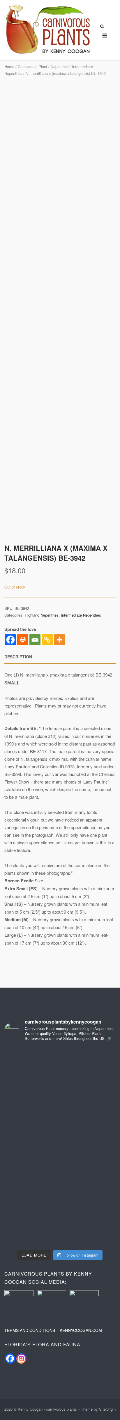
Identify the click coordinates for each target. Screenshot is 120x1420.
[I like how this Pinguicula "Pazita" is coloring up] (88, 1230)
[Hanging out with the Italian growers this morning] (31, 1096)
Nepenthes (59, 66)
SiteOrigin (107, 1409)
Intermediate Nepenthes (81, 615)
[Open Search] (102, 27)
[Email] (34, 639)
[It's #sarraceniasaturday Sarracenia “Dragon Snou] (88, 1163)
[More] (59, 639)
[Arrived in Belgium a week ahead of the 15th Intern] (88, 1130)
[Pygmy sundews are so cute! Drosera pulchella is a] (31, 1196)
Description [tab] (18, 657)
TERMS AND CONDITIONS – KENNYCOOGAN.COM (53, 1330)
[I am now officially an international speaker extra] (31, 1063)
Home (9, 66)
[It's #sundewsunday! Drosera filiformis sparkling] (31, 1163)
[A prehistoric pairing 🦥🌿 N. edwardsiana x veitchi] (88, 1196)
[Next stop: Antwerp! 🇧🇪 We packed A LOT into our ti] (31, 1130)
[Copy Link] (47, 639)
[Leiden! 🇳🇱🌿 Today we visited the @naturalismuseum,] (88, 1096)
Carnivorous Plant (32, 66)
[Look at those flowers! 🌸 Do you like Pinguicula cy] (31, 1230)
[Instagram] (21, 1358)
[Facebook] (10, 639)
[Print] (22, 639)
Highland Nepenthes (42, 615)
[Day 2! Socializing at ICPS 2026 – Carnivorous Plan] (88, 1063)
